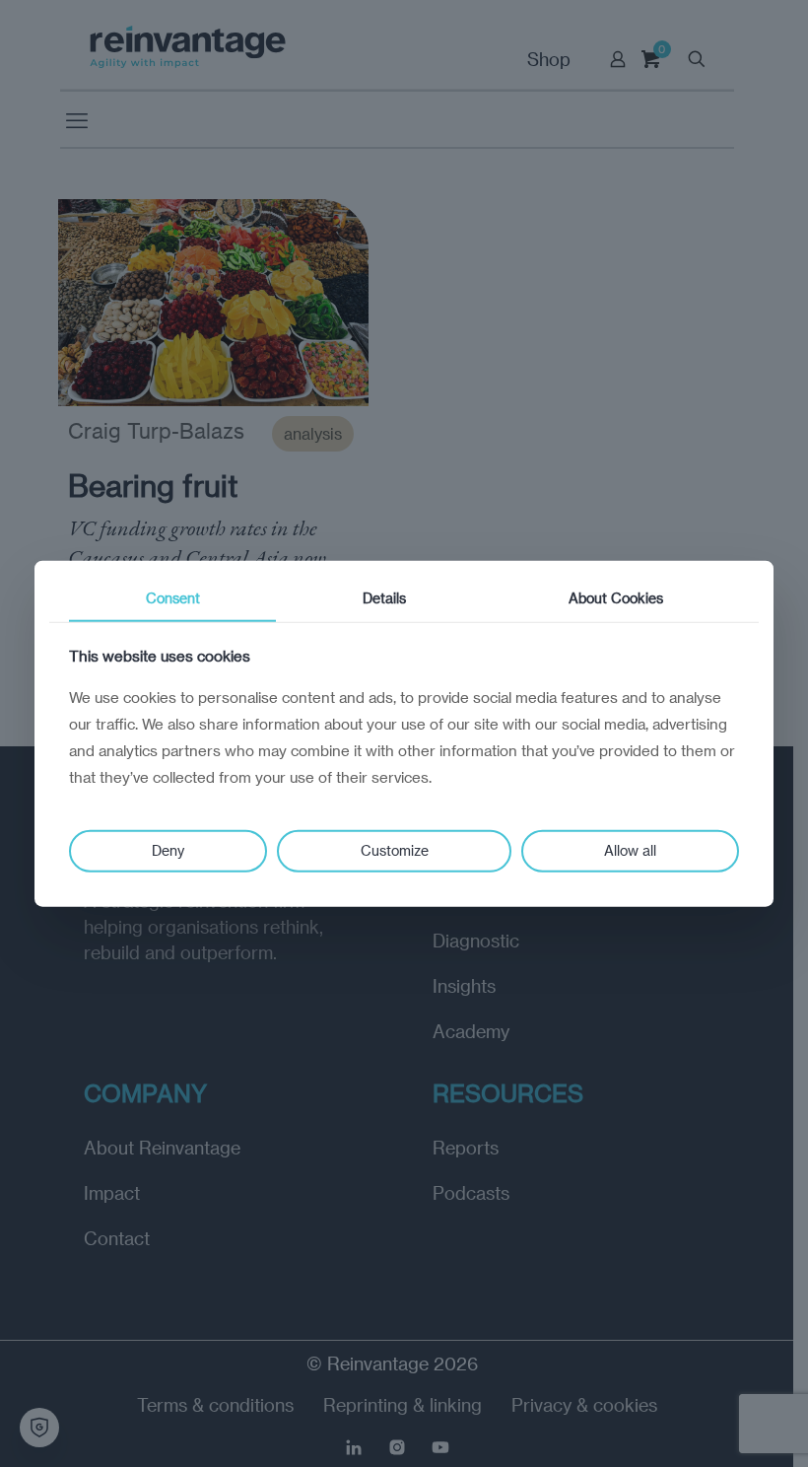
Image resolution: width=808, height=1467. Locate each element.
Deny (168, 850)
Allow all (630, 850)
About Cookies (616, 598)
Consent (173, 598)
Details (384, 598)
